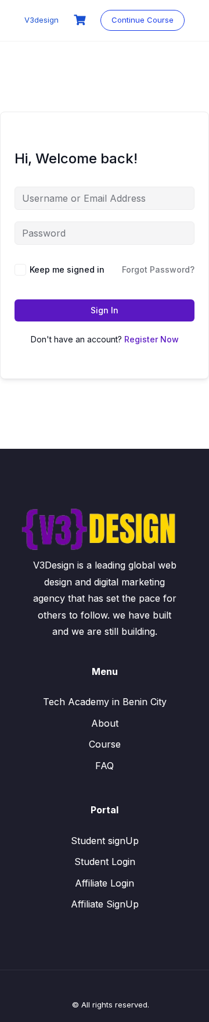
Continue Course (142, 19)
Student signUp (105, 840)
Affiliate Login (104, 883)
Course (105, 744)
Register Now (151, 339)
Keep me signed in (67, 269)
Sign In (104, 310)
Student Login (104, 861)
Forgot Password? (158, 269)
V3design (41, 19)
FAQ (104, 765)
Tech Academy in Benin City (105, 701)
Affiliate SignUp (105, 904)
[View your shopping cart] (81, 20)
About (104, 723)
